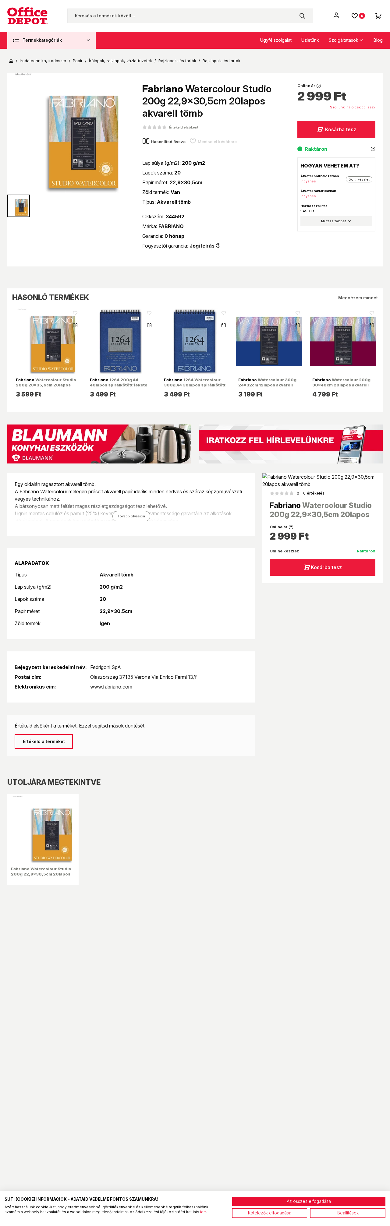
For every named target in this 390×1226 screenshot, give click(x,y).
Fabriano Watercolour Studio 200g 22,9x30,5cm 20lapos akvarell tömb (41, 873)
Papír (78, 60)
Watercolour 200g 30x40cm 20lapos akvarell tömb (341, 384)
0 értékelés (310, 493)
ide (203, 1212)
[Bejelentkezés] (337, 15)
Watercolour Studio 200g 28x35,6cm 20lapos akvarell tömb (46, 384)
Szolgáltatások (343, 40)
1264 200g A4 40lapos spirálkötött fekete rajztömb (118, 384)
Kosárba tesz (340, 129)
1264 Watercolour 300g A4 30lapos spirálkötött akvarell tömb (194, 384)
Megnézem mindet (358, 297)
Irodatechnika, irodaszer (43, 60)
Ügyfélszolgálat (276, 40)
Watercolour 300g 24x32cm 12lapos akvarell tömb (267, 384)
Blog (378, 40)
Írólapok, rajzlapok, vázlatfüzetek (120, 60)
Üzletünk (310, 40)
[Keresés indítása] (302, 16)
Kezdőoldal (11, 60)
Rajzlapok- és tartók (177, 60)
